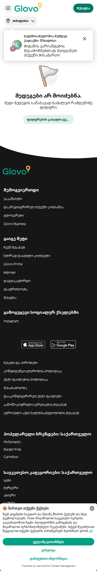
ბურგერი (11, 488)
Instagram (11, 321)
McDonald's (12, 442)
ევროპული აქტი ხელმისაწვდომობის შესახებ (41, 413)
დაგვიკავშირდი (17, 281)
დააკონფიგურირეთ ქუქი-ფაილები (33, 396)
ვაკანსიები (13, 199)
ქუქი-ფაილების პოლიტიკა (26, 379)
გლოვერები (14, 215)
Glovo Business (15, 224)
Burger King (12, 449)
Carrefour (11, 457)
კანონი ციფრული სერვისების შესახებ (35, 404)
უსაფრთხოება (16, 289)
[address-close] (84, 38)
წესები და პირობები (21, 363)
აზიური (10, 495)
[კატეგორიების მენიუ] (8, 8)
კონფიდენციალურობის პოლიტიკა (33, 371)
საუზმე (9, 503)
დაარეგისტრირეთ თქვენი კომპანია (34, 207)
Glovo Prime (13, 264)
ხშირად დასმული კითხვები (27, 256)
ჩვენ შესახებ (14, 247)
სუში (7, 480)
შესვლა (10, 297)
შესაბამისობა (15, 388)
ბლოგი (10, 272)
